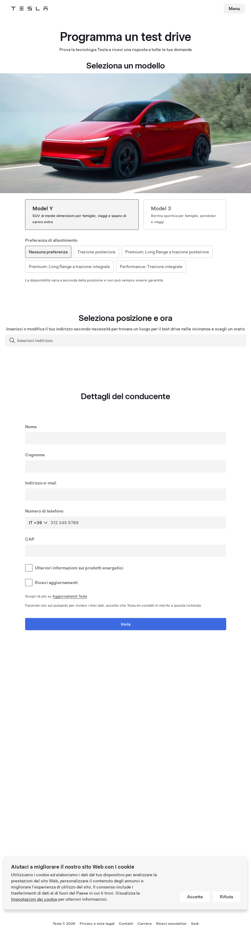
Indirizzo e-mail (40, 482)
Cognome (35, 454)
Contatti (126, 923)
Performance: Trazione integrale (151, 266)
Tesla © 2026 (64, 923)
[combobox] (126, 340)
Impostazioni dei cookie (34, 899)
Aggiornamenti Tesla (69, 596)
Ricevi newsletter (171, 923)
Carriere (144, 923)
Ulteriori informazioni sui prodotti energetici (79, 567)
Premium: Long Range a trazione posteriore (167, 251)
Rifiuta (226, 896)
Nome (31, 426)
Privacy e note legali (97, 923)
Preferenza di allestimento (51, 240)
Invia (125, 624)
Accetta (195, 896)
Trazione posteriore (96, 251)
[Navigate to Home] (29, 8)
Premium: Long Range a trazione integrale (69, 266)
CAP (29, 539)
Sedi (195, 923)
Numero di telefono (44, 511)
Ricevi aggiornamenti (56, 582)
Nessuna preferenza (48, 251)
